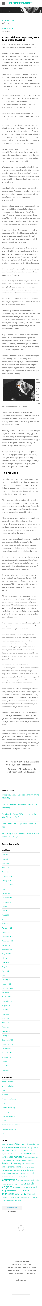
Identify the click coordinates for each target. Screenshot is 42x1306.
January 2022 (6, 984)
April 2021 (5, 1023)
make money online (9, 1116)
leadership (7, 29)
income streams (28, 1157)
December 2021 (7, 988)
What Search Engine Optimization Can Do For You (20, 825)
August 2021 (6, 1005)
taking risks (6, 31)
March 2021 (6, 1027)
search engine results (17, 1184)
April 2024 (5, 868)
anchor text (35, 1144)
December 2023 (7, 885)
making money (30, 1164)
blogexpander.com (12, 1207)
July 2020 (5, 1061)
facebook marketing (9, 1099)
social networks (15, 1197)
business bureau (16, 1154)
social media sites (23, 1193)
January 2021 (6, 1036)
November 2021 (7, 993)
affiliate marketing (8, 1082)
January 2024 (6, 881)
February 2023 (7, 928)
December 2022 (7, 936)
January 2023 (6, 932)
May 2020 (5, 1070)
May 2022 (5, 967)
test (3, 1133)
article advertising (9, 1147)
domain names (27, 1153)
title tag (32, 1197)
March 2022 (6, 975)
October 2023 (7, 893)
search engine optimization (11, 1125)
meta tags (16, 1170)
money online (24, 1170)
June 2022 (5, 962)
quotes (4, 1120)
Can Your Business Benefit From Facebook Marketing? (19, 806)
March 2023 (6, 924)
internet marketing (8, 1108)
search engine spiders (19, 1187)
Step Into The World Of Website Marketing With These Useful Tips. (19, 815)
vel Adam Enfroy (8, 20)
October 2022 (7, 945)
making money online (11, 1166)
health (4, 1103)
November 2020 (7, 1044)
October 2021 (7, 997)
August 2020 (6, 1057)
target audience (25, 1197)
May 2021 (5, 1018)
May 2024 (5, 863)
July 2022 (5, 958)
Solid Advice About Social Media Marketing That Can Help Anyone (21, 770)
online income (11, 1173)
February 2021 (7, 1031)
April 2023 (5, 919)
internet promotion (15, 1160)
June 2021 (5, 1014)
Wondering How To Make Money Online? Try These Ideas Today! (20, 835)
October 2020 (7, 1049)
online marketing (21, 1173)
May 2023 (5, 915)
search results (30, 1187)
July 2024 (5, 855)
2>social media (7, 1144)
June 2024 (5, 859)
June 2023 (5, 911)
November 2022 (7, 941)
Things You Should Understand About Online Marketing (20, 796)
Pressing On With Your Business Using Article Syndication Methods (22, 763)
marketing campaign (28, 1167)
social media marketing (10, 1129)
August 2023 (6, 902)
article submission (18, 1150)
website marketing (15, 1200)
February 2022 (7, 980)
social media (12, 1190)
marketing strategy (7, 1170)
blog (3, 1090)
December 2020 (7, 1040)
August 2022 (6, 954)
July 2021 (5, 1010)
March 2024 (6, 872)
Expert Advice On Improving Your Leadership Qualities (20, 39)
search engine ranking (23, 1180)
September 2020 (7, 1053)
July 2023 (5, 906)
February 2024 (7, 876)
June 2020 (5, 1066)
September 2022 (7, 949)
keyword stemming (28, 1160)
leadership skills (19, 1164)
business (5, 1095)
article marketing (7, 1086)
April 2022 (5, 971)
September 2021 (7, 1001)
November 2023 (7, 889)
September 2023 (7, 898)
